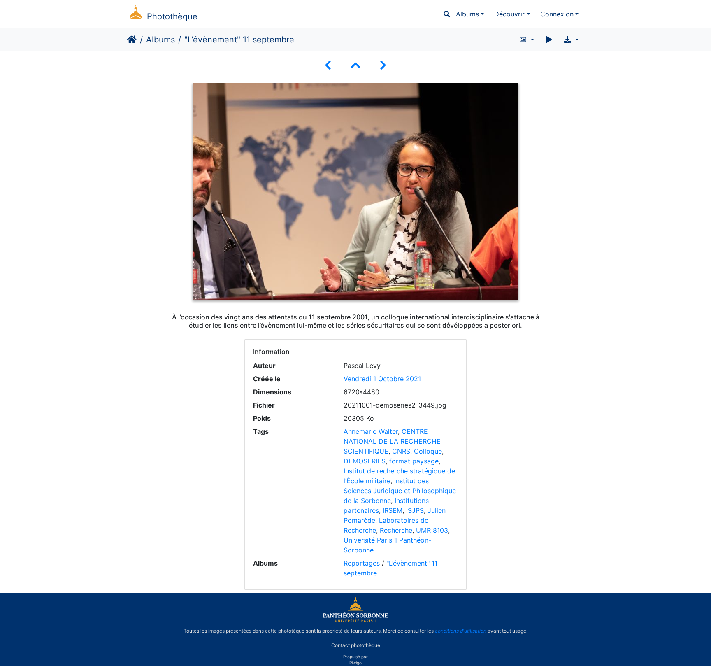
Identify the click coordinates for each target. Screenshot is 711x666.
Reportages (362, 563)
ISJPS (415, 510)
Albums (467, 14)
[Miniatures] (355, 65)
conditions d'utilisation (460, 631)
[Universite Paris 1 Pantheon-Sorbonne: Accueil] (355, 620)
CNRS (401, 451)
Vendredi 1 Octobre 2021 (382, 379)
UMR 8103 (432, 530)
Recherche (396, 530)
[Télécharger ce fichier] (571, 39)
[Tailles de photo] (526, 39)
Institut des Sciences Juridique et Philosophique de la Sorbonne (400, 491)
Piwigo (355, 662)
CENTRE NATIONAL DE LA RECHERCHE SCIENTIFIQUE (392, 441)
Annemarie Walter (371, 431)
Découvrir (509, 14)
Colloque (428, 451)
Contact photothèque (355, 645)
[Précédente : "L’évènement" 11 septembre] (328, 65)
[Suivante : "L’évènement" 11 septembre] (383, 65)
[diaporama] (548, 39)
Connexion (557, 14)
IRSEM (392, 510)
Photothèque (172, 16)
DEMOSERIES (365, 461)
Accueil (132, 39)
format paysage (414, 461)
